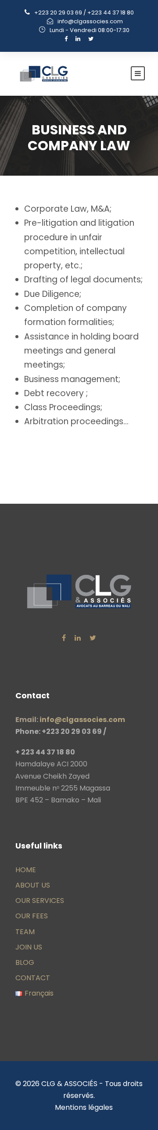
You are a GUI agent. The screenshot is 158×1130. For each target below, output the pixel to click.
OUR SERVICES (39, 900)
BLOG (24, 962)
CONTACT (32, 978)
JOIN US (28, 947)
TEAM (25, 932)
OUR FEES (31, 916)
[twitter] (90, 39)
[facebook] (66, 39)
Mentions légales (84, 1107)
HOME (25, 870)
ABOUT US (32, 885)
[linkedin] (77, 39)
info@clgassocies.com (90, 21)
